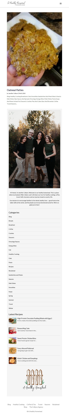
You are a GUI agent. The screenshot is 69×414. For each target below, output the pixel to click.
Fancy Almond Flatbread (25, 348)
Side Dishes (12, 283)
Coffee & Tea (31, 404)
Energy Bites (13, 246)
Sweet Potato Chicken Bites (26, 338)
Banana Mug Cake (23, 328)
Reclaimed (12, 271)
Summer (11, 300)
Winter (11, 308)
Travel (11, 304)
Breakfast (12, 225)
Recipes (11, 266)
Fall (10, 250)
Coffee (11, 229)
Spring (11, 296)
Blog (10, 216)
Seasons (11, 279)
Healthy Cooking (14, 254)
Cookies (11, 233)
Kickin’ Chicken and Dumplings (27, 358)
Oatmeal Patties (15, 90)
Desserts (11, 237)
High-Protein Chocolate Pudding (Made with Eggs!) (34, 318)
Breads (11, 221)
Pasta (10, 262)
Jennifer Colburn (13, 93)
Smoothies (12, 287)
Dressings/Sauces (14, 241)
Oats (10, 258)
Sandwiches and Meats (16, 275)
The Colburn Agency (36, 407)
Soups (10, 291)
